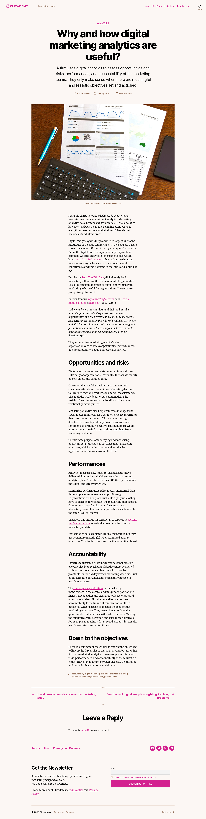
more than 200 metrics (88, 259)
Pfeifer (82, 302)
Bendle (72, 302)
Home (146, 6)
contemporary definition (88, 588)
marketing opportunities (92, 676)
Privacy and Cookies (66, 748)
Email (113, 768)
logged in (85, 730)
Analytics (103, 23)
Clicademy (45, 812)
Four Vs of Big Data (93, 277)
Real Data (157, 6)
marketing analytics (109, 674)
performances (110, 676)
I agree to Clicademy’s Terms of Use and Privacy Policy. (135, 777)
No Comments (125, 93)
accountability (78, 674)
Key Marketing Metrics (100, 299)
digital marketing (92, 674)
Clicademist (85, 93)
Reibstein (94, 302)
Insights (168, 6)
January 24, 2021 (104, 93)
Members (182, 6)
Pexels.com (116, 203)
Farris (125, 299)
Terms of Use (40, 748)
